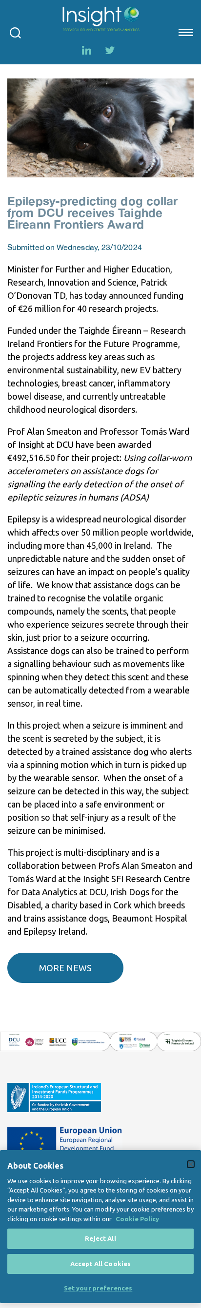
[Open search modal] (15, 32)
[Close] (191, 1164)
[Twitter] (109, 50)
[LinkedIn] (86, 50)
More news (65, 968)
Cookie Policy (137, 1218)
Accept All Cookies (100, 1263)
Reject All (100, 1238)
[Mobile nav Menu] (185, 32)
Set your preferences (98, 1288)
